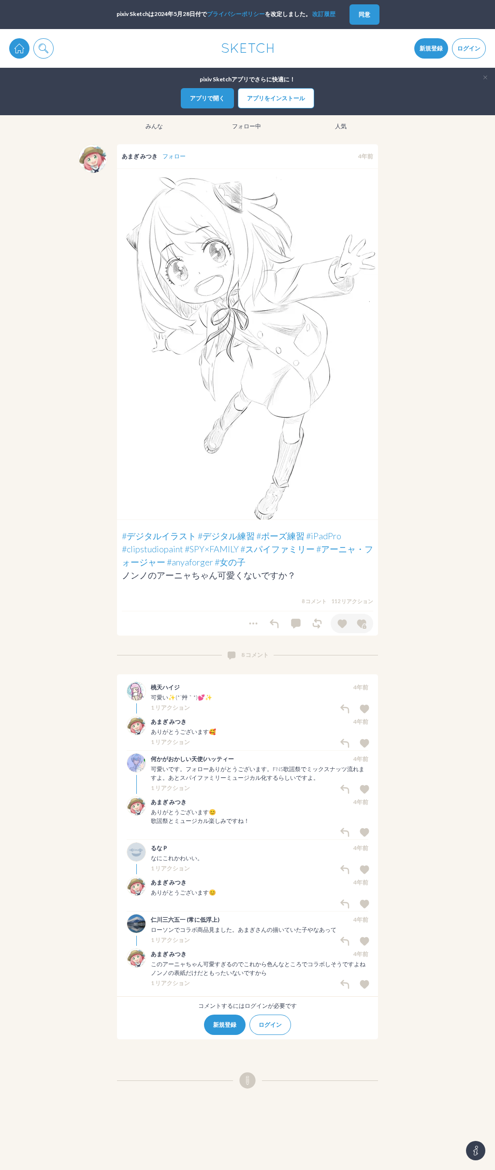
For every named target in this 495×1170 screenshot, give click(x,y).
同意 (364, 14)
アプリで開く (207, 98)
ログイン (468, 48)
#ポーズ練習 (280, 536)
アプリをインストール (276, 98)
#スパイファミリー (277, 549)
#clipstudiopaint (152, 549)
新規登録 (431, 48)
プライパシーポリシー (236, 13)
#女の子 (230, 562)
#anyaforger (190, 562)
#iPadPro (323, 536)
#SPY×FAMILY (212, 549)
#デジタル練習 (226, 536)
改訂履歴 (323, 13)
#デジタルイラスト (159, 536)
